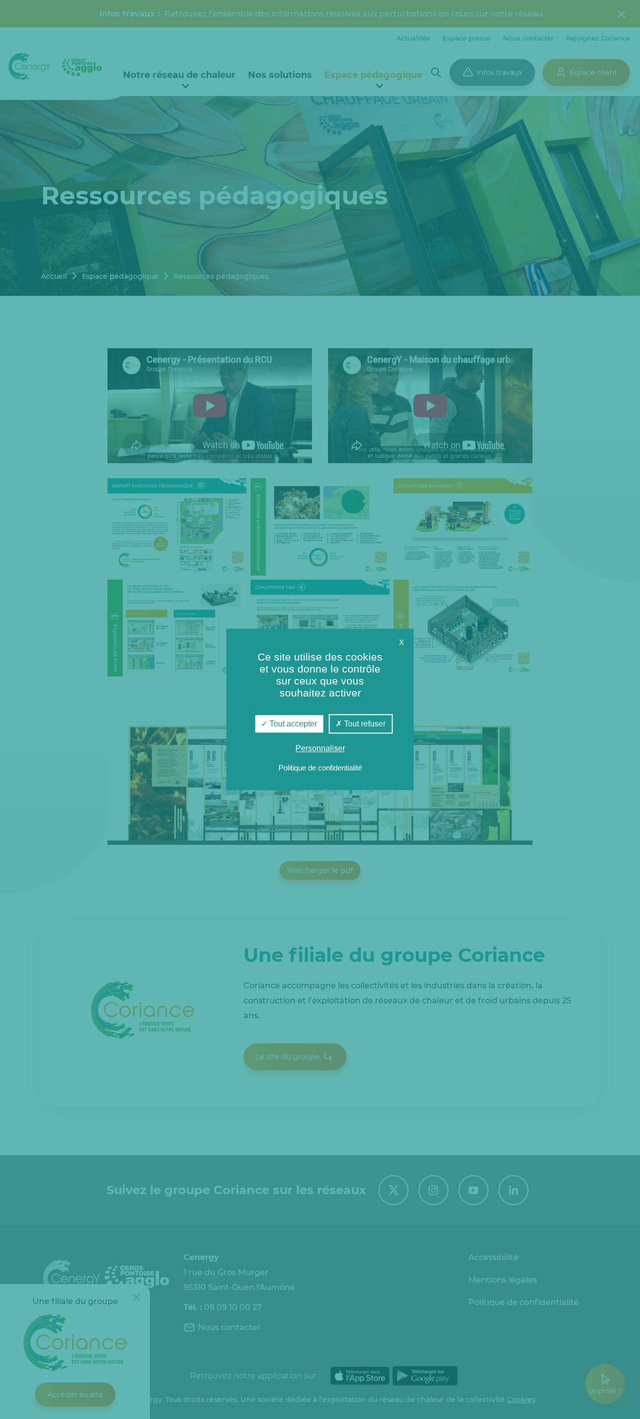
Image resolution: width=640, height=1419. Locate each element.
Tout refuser (364, 723)
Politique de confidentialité (320, 768)
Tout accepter (292, 723)
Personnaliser (320, 748)
